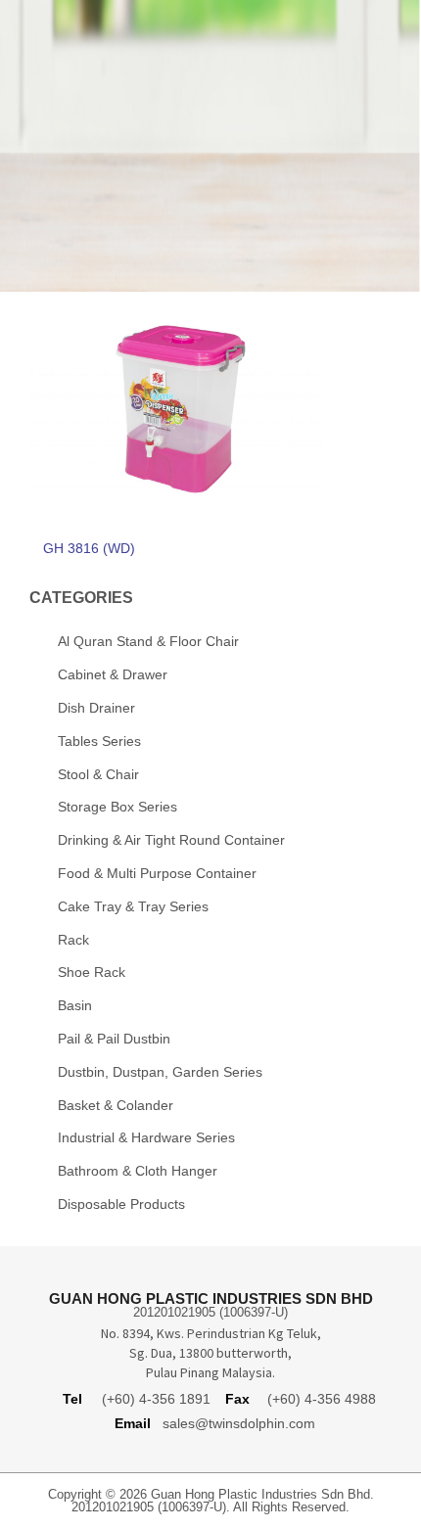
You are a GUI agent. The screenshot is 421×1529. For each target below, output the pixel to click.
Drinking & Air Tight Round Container (171, 840)
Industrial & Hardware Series (146, 1137)
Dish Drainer (96, 708)
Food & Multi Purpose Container (157, 873)
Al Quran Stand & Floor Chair (148, 641)
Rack (73, 940)
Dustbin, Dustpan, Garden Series (160, 1072)
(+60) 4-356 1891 (156, 1399)
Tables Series (99, 741)
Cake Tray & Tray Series (133, 906)
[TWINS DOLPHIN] (210, 58)
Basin (75, 1005)
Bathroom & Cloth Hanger (137, 1171)
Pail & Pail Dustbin (114, 1038)
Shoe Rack (91, 972)
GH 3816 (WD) (89, 548)
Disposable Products (121, 1204)
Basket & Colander (115, 1105)
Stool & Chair (98, 774)
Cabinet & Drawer (112, 674)
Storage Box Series (117, 806)
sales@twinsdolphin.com (239, 1423)
